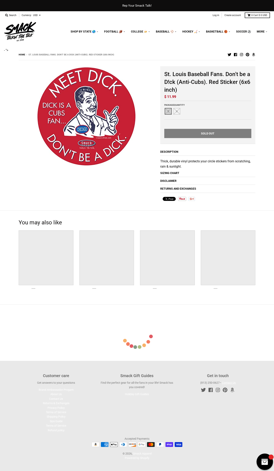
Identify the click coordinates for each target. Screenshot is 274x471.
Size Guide (56, 421)
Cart (259, 15)
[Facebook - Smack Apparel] (235, 54)
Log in (216, 15)
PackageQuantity (174, 105)
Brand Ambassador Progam (56, 389)
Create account (232, 15)
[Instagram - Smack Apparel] (241, 54)
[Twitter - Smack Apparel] (229, 54)
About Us (56, 394)
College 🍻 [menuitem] (139, 31)
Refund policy (56, 430)
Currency (26, 15)
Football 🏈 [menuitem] (113, 31)
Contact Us (56, 398)
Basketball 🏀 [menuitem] (216, 31)
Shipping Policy (56, 416)
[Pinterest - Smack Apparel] (247, 54)
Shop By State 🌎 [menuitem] (83, 31)
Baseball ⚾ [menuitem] (165, 31)
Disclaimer (168, 180)
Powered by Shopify (137, 458)
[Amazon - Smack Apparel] (253, 54)
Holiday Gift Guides (137, 394)
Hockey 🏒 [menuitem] (189, 31)
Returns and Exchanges (178, 188)
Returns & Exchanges (56, 403)
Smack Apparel (142, 453)
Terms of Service (56, 412)
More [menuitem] (261, 31)
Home (22, 54)
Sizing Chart (169, 173)
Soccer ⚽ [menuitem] (243, 31)
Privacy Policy (56, 407)
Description (169, 151)
